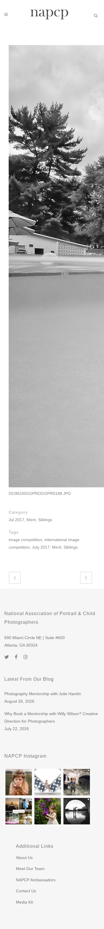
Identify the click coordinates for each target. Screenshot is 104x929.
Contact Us (26, 891)
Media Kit (24, 902)
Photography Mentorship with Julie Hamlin (42, 693)
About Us (24, 857)
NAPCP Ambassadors (35, 880)
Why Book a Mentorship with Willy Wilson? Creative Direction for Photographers (51, 717)
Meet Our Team (30, 868)
